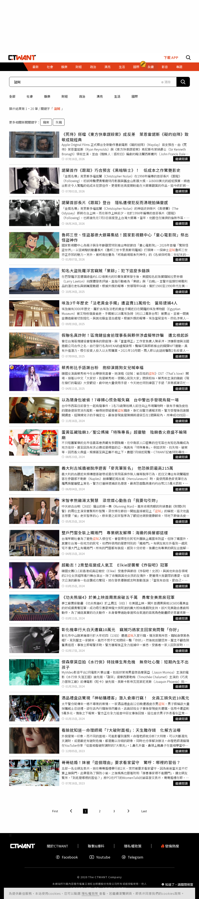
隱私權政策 (90, 893)
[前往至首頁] (22, 57)
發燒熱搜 (171, 846)
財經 (65, 96)
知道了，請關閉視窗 (179, 884)
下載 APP (171, 57)
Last (144, 811)
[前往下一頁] (128, 811)
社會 (30, 96)
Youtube (103, 857)
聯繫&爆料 (96, 846)
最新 (35, 66)
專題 (179, 66)
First (55, 811)
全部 (12, 96)
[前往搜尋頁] (188, 57)
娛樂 (47, 96)
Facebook (70, 857)
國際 (135, 96)
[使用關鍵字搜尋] (183, 82)
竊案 (46, 122)
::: (10, 72)
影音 (165, 66)
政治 (82, 96)
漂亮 (100, 96)
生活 (117, 96)
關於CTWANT (57, 846)
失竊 (59, 122)
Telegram (135, 857)
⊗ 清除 (166, 82)
